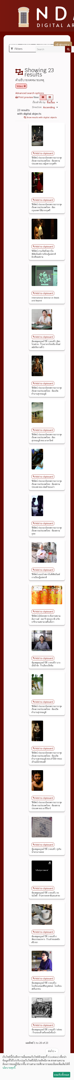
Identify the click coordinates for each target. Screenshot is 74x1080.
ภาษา (28, 44)
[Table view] (49, 97)
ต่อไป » (52, 1051)
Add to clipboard (44, 153)
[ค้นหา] (68, 49)
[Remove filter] (25, 86)
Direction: (37, 107)
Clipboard (12, 44)
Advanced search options (29, 92)
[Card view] (43, 97)
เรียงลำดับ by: (39, 102)
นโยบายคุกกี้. (9, 1067)
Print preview (25, 97)
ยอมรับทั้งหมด (61, 1074)
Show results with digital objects (41, 117)
